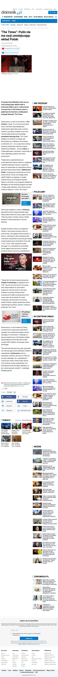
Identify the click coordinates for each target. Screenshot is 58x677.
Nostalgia (12, 25)
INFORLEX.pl (27, 9)
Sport (13, 660)
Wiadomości (6, 21)
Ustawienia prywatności (27, 672)
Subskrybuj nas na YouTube (12, 48)
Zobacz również (25, 203)
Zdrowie (14, 662)
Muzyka (23, 664)
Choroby (34, 660)
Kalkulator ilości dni (49, 655)
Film (22, 662)
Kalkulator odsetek (49, 660)
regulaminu (30, 633)
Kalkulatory (48, 650)
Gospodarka (15, 657)
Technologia (15, 655)
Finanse (33, 655)
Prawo (33, 653)
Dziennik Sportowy (42, 25)
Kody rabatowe (25, 655)
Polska (9, 392)
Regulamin (28, 670)
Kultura (23, 666)
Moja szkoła (24, 658)
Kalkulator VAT (48, 658)
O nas (9, 670)
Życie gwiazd (24, 660)
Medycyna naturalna (36, 658)
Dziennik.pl (15, 650)
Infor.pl (2, 653)
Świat (14, 21)
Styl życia (34, 664)
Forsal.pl (3, 658)
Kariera (21, 670)
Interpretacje (4, 662)
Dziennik (3, 28)
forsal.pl (21, 9)
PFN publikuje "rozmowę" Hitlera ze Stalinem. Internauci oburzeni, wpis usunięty (26, 314)
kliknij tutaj (37, 644)
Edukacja (23, 657)
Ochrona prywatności (39, 670)
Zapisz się (29, 638)
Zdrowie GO (20, 25)
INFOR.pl (15, 9)
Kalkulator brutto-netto (50, 662)
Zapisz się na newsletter (11, 52)
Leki (33, 657)
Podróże (14, 664)
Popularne (18, 420)
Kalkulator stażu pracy (50, 657)
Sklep (54, 9)
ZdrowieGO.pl (39, 9)
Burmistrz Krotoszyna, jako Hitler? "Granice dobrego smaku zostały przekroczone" (26, 196)
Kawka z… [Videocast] (30, 25)
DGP (33, 9)
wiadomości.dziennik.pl (12, 28)
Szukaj (54, 12)
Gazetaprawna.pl (5, 655)
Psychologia (34, 662)
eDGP (2, 657)
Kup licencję (21, 386)
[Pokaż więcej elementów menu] (56, 17)
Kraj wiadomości (27, 420)
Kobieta (23, 653)
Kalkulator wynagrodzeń (50, 664)
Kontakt (4, 670)
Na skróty (4, 650)
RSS (36, 672)
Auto (13, 653)
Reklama (15, 670)
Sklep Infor (3, 664)
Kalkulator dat (48, 653)
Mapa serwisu (51, 670)
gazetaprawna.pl (48, 9)
